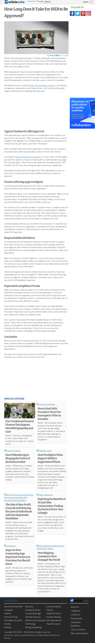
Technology (30, 623)
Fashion (49, 610)
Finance (7, 613)
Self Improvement (54, 620)
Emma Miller (55, 55)
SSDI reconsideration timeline (41, 85)
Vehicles (7, 627)
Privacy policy (76, 618)
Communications (53, 606)
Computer (8, 610)
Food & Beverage (33, 613)
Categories (75, 610)
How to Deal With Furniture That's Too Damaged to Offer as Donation (49, 413)
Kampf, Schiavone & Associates (28, 157)
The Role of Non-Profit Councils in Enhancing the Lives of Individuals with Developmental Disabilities (18, 511)
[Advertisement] (36, 109)
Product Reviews (53, 617)
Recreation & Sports (13, 620)
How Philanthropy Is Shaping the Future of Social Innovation (17, 458)
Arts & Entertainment (13, 606)
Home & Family (11, 617)
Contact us (75, 614)
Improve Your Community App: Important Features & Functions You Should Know (17, 557)
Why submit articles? (79, 633)
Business (29, 606)
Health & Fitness (53, 613)
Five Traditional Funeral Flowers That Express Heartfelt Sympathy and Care (19, 426)
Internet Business (33, 617)
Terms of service (78, 629)
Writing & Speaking (33, 627)
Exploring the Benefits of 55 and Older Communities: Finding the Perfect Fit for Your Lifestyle (51, 505)
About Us (75, 607)
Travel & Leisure (53, 623)
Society (66, 55)
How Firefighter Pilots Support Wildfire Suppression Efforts (50, 458)
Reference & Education (35, 620)
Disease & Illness (32, 610)
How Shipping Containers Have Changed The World (49, 556)
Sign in (85, 2)
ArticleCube (29, 632)
